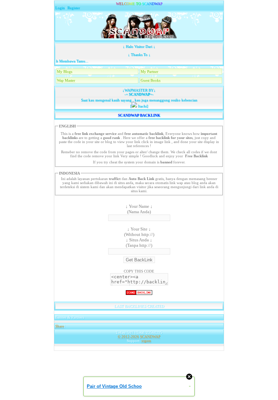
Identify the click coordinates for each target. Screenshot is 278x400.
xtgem (146, 341)
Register (73, 8)
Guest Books (150, 80)
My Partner (149, 71)
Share (59, 326)
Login (60, 8)
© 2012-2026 (128, 337)
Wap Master (66, 80)
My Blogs (64, 71)
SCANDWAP (139, 94)
